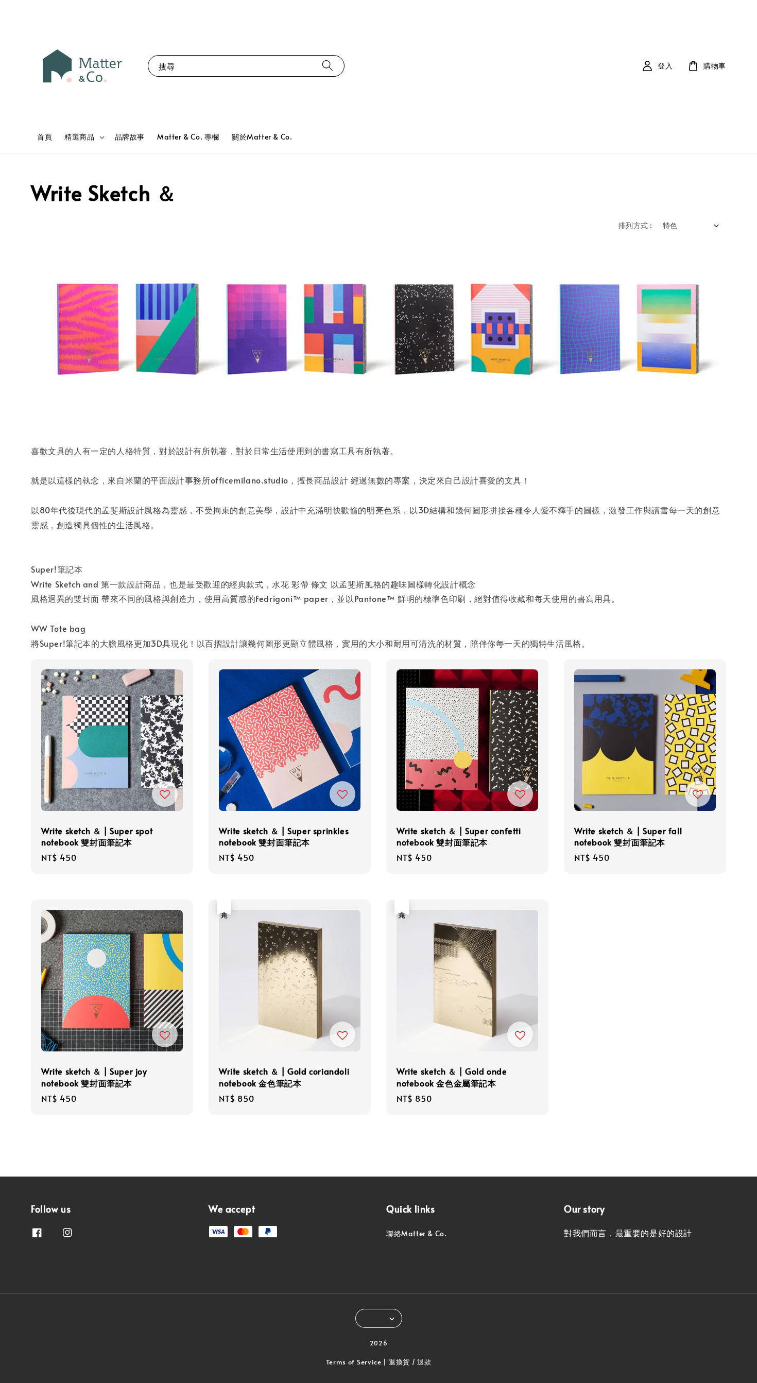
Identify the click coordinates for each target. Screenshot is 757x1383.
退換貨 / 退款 (410, 1362)
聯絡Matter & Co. (416, 1233)
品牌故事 (130, 137)
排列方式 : (635, 225)
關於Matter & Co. (262, 137)
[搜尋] (327, 66)
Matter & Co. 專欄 (188, 137)
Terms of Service (354, 1362)
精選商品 (79, 137)
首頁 (44, 137)
